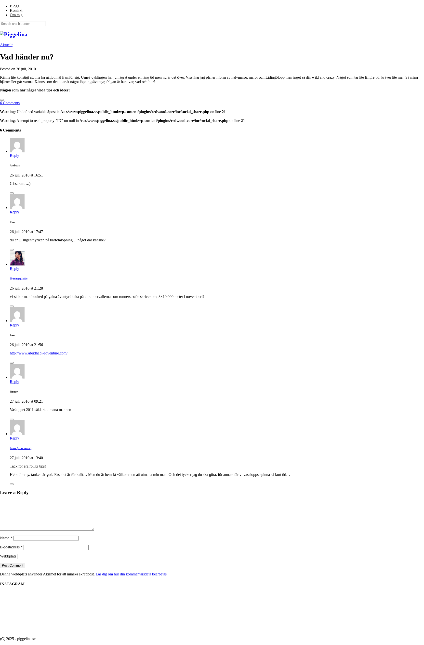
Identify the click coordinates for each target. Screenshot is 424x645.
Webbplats (8, 556)
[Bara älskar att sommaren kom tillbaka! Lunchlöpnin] (190, 606)
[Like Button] (2, 100)
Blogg (14, 6)
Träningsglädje (18, 278)
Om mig (16, 15)
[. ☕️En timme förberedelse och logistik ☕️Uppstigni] (146, 606)
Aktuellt (6, 45)
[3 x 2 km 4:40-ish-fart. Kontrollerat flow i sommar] (102, 612)
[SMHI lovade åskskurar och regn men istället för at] (278, 606)
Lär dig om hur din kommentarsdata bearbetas (131, 574)
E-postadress (11, 547)
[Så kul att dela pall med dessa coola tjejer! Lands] (322, 606)
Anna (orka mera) (20, 448)
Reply (14, 155)
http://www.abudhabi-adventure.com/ (38, 353)
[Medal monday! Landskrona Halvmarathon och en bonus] (234, 606)
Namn (6, 538)
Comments (10, 103)
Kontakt (16, 10)
